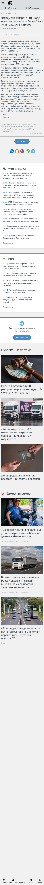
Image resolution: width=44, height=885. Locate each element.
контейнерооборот (7, 129)
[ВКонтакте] (12, 151)
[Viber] (22, 151)
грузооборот (28, 126)
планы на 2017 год (28, 129)
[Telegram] (33, 151)
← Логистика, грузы (8, 13)
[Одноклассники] (17, 151)
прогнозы (17, 129)
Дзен (3, 643)
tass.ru (6, 117)
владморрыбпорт (15, 124)
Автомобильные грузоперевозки (15, 541)
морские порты (27, 124)
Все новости (8, 243)
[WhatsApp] (28, 151)
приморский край (7, 131)
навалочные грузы (17, 126)
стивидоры (5, 124)
